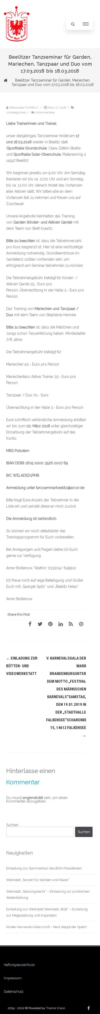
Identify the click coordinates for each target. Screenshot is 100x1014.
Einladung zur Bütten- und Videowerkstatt (21, 666)
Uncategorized (16, 112)
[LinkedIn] (60, 624)
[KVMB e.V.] (16, 47)
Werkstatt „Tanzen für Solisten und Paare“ (37, 880)
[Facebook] (30, 624)
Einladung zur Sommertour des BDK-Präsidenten (44, 868)
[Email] (81, 624)
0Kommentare (45, 112)
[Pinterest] (50, 624)
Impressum (13, 978)
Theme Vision (55, 1008)
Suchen (12, 825)
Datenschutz (13, 991)
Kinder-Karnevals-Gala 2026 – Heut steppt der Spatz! (46, 927)
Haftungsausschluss (19, 965)
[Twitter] (40, 624)
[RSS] (71, 624)
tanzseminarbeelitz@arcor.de (60, 488)
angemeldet (33, 798)
